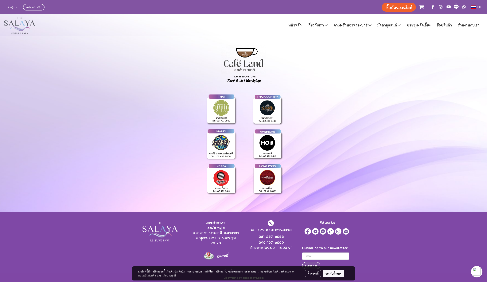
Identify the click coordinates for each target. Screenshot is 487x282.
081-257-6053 (271, 236)
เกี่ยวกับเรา (316, 25)
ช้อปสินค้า (444, 25)
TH (478, 7)
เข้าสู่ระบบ (13, 7)
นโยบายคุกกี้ (169, 275)
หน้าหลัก (295, 25)
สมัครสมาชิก (33, 7)
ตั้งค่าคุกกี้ (313, 273)
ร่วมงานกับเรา (468, 25)
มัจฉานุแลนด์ (387, 25)
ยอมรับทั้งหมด (333, 273)
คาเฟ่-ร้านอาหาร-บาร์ (351, 25)
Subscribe (311, 265)
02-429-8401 (262, 229)
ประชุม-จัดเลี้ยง (419, 25)
